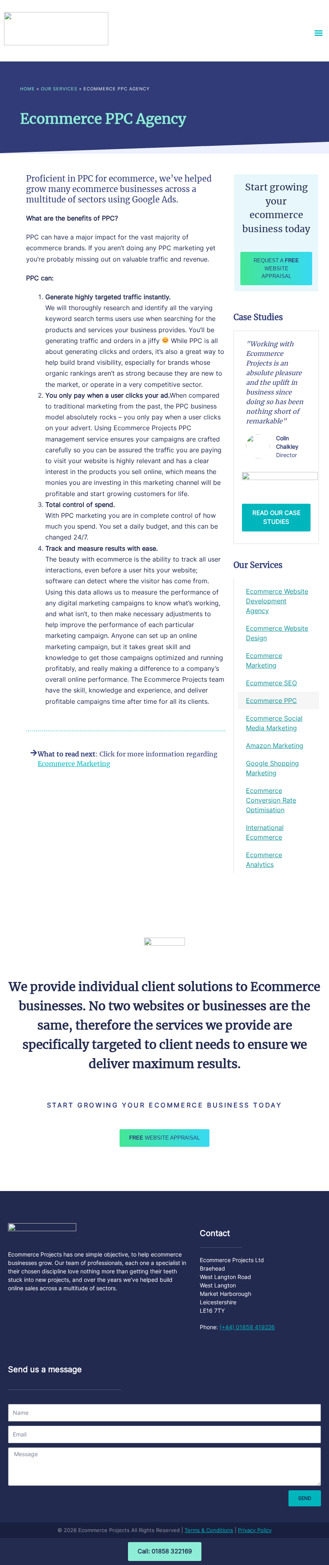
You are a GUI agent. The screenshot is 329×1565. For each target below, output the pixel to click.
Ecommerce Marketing (264, 660)
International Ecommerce (265, 832)
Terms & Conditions (209, 1530)
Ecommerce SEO (271, 683)
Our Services (59, 89)
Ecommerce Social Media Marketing (274, 723)
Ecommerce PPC (271, 701)
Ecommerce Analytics (264, 859)
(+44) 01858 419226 (247, 1327)
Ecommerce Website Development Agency (277, 601)
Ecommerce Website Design (277, 633)
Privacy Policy (255, 1530)
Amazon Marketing (274, 746)
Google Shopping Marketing (272, 768)
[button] (318, 32)
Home (27, 89)
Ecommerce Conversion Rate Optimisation (271, 800)
